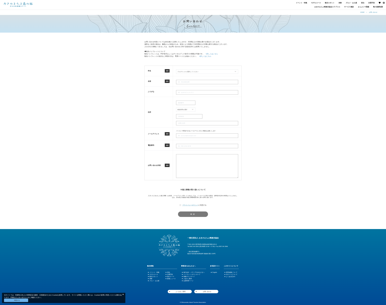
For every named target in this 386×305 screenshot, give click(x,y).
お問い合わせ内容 (154, 165)
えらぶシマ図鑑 (363, 7)
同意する (17, 300)
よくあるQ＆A (230, 276)
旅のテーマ (170, 276)
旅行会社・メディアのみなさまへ (194, 272)
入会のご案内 (187, 278)
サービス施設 (349, 7)
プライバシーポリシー (190, 205)
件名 (149, 71)
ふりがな (151, 91)
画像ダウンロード (189, 276)
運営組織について (231, 272)
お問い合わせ (373, 12)
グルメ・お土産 (154, 281)
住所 (149, 112)
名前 (149, 81)
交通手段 (170, 274)
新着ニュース (171, 278)
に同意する (194, 205)
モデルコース (153, 274)
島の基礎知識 (378, 7)
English (214, 272)
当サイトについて (231, 274)
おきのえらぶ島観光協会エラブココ (327, 7)
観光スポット (153, 276)
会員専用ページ (188, 281)
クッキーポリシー (21, 297)
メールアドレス (153, 134)
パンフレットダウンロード (191, 274)
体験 (150, 278)
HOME (362, 12)
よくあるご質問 (180, 291)
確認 (193, 214)
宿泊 (168, 272)
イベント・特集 (154, 272)
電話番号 (151, 145)
